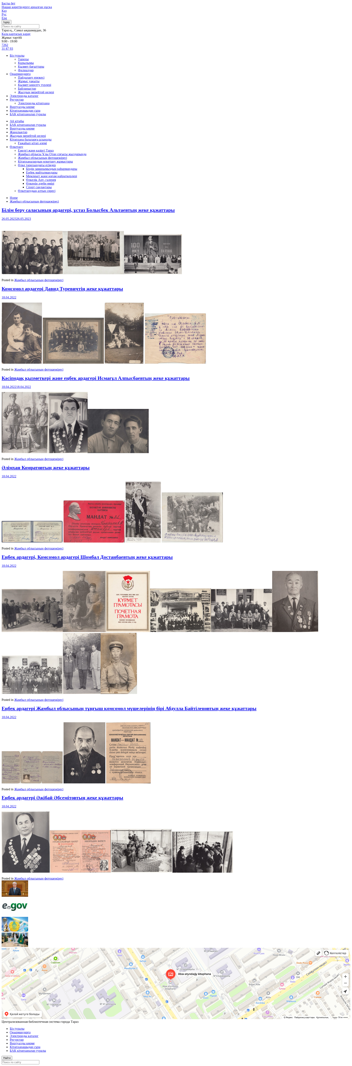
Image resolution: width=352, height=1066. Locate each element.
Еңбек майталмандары (41, 172)
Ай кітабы (17, 121)
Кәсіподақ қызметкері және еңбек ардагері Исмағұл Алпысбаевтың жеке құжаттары (96, 378)
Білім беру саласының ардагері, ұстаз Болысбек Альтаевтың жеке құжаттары (88, 210)
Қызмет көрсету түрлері (34, 85)
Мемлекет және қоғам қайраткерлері (51, 176)
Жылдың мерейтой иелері (36, 92)
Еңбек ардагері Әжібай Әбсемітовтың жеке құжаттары (62, 797)
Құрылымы (26, 63)
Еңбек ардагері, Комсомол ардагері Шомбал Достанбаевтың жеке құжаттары (87, 557)
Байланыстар (27, 88)
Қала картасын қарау (16, 34)
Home (14, 197)
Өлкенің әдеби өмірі (40, 183)
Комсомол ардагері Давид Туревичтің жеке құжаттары (62, 288)
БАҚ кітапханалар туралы (28, 114)
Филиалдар (26, 70)
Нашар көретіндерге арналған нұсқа (27, 7)
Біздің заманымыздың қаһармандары (51, 169)
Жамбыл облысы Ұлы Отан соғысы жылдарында (52, 154)
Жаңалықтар (18, 132)
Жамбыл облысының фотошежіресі (42, 158)
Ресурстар (17, 99)
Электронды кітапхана (34, 103)
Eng (4, 18)
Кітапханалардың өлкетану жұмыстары (45, 161)
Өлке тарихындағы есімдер (37, 165)
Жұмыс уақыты (29, 81)
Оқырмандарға (20, 74)
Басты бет (8, 3)
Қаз (4, 10)
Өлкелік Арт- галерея (41, 180)
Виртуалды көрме (22, 107)
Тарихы (23, 59)
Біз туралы (17, 55)
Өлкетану (16, 147)
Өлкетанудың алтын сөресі (36, 191)
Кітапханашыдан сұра (25, 110)
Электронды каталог (24, 96)
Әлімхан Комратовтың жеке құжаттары (46, 467)
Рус (4, 14)
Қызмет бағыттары (31, 66)
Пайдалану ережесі (31, 77)
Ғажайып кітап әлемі (32, 143)
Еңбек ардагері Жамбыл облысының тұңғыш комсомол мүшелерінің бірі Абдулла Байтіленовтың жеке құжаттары (129, 708)
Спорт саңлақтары (39, 187)
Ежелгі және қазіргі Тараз (36, 150)
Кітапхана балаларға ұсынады (31, 139)
